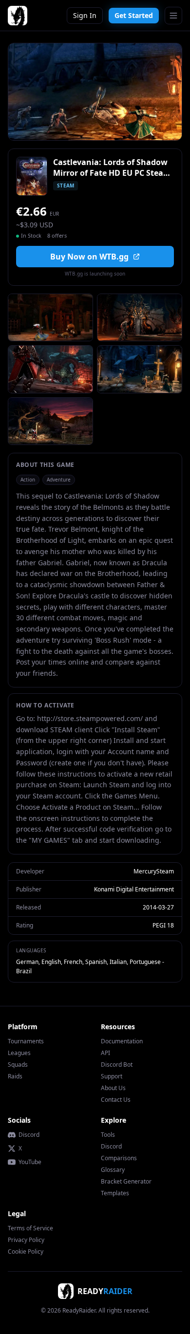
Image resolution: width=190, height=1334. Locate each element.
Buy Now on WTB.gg (89, 256)
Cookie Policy (25, 1251)
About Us (113, 1088)
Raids (15, 1076)
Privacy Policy (26, 1240)
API (105, 1053)
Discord (29, 1135)
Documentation (122, 1041)
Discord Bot (117, 1064)
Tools (108, 1134)
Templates (115, 1193)
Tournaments (26, 1041)
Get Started (133, 15)
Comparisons (119, 1158)
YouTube (30, 1162)
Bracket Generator (126, 1181)
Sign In (84, 15)
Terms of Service (30, 1228)
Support (111, 1076)
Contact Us (116, 1099)
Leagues (19, 1053)
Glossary (113, 1170)
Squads (18, 1064)
